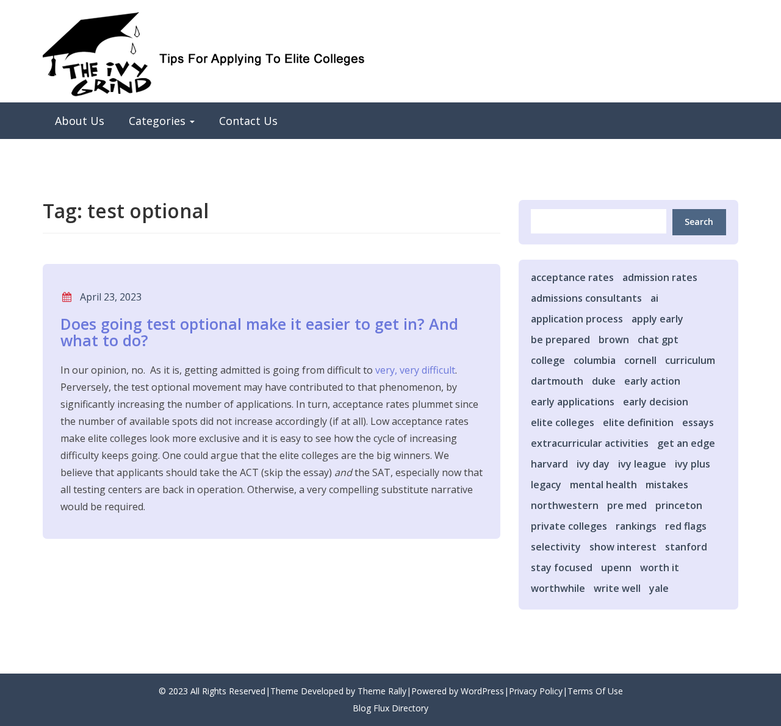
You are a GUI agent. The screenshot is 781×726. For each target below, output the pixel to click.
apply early (657, 319)
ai (654, 298)
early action (652, 381)
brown (614, 339)
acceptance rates (572, 277)
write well (617, 588)
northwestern (565, 505)
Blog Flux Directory (390, 708)
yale (659, 588)
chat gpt (658, 339)
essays (698, 422)
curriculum (690, 360)
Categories (159, 120)
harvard (549, 464)
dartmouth (557, 381)
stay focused (561, 567)
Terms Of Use (595, 691)
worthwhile (558, 588)
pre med (627, 505)
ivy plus (692, 464)
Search (699, 221)
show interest (623, 546)
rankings (636, 526)
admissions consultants (586, 298)
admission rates (659, 277)
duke (604, 381)
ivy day (593, 464)
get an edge (686, 443)
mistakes (667, 484)
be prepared (560, 339)
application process (577, 319)
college (548, 360)
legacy (546, 484)
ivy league (642, 464)
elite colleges (562, 422)
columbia (595, 360)
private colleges (569, 526)
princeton (678, 505)
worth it (659, 567)
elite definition (638, 422)
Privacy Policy (536, 691)
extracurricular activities (590, 443)
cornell (640, 360)
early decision (655, 401)
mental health (603, 484)
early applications (572, 401)
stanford (686, 546)
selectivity (556, 546)
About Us (79, 120)
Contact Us (248, 120)
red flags (686, 526)
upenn (616, 567)
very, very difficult (415, 370)
